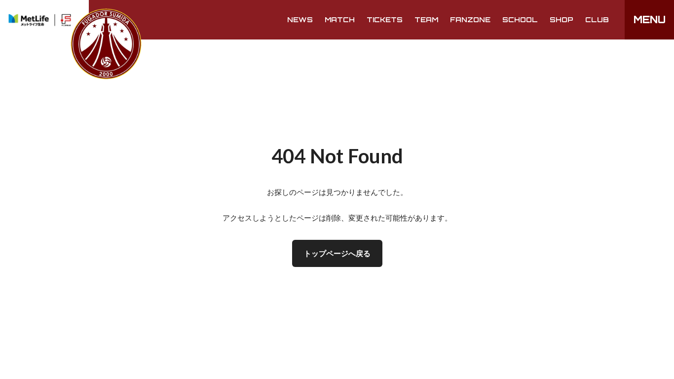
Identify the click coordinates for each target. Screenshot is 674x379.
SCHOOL (520, 19)
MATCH (340, 19)
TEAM (426, 19)
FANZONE (470, 19)
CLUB (597, 19)
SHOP (561, 19)
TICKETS (385, 19)
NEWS (300, 19)
